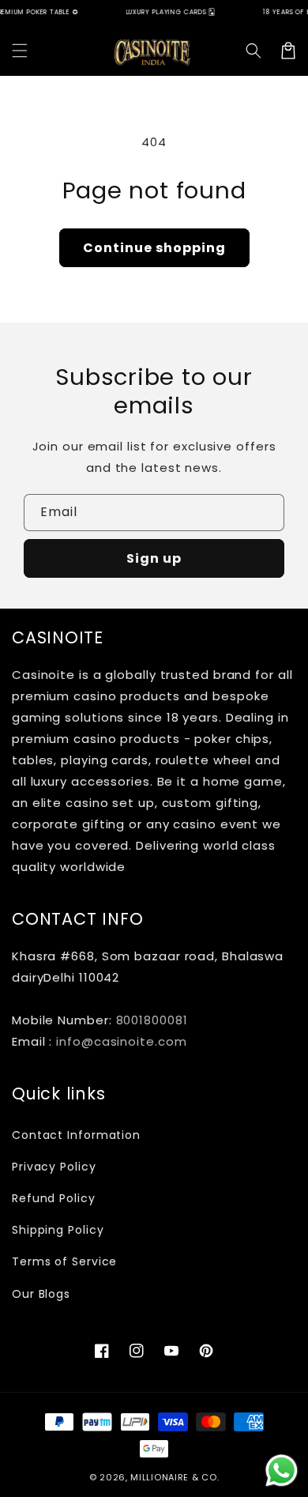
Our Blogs (41, 1294)
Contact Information (76, 1135)
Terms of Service (64, 1261)
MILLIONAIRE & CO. (174, 1477)
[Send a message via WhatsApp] (281, 1470)
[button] (19, 50)
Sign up (154, 558)
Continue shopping (154, 248)
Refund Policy (54, 1198)
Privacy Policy (54, 1167)
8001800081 (152, 1020)
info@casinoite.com (121, 1041)
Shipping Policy (58, 1230)
